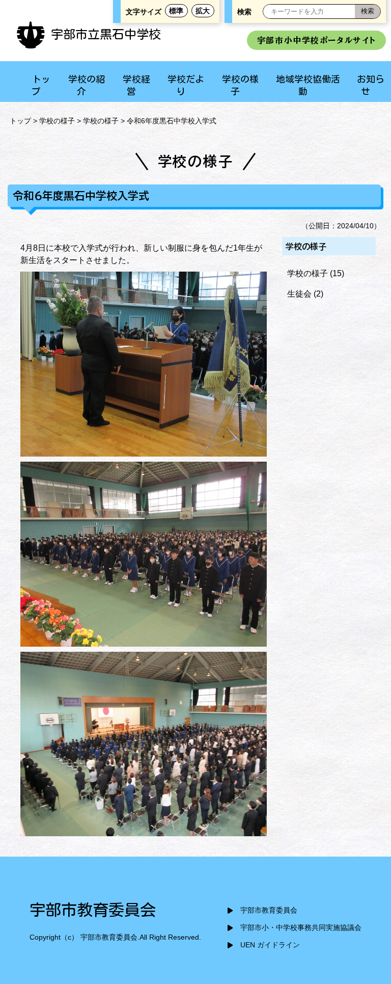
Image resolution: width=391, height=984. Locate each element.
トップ (20, 121)
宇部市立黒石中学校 (106, 34)
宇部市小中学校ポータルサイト (316, 40)
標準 (176, 11)
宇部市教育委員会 (268, 910)
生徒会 (299, 293)
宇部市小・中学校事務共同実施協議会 (300, 928)
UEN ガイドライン (270, 945)
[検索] (367, 11)
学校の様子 (57, 121)
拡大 (203, 11)
